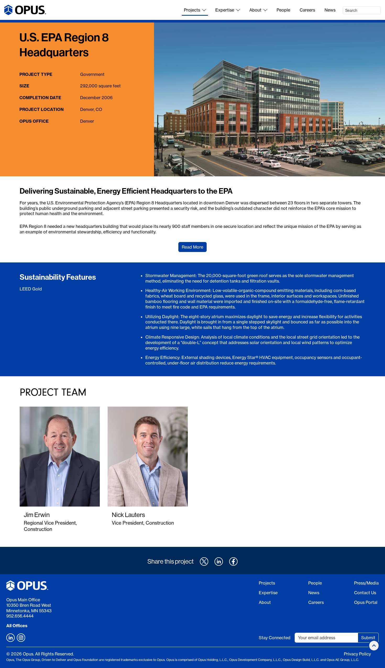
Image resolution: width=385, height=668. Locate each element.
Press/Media (366, 583)
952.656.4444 (20, 616)
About (255, 10)
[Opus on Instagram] (21, 637)
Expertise (224, 10)
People (283, 10)
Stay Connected (274, 637)
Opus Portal (365, 602)
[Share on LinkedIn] (218, 561)
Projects (192, 10)
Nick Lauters (128, 514)
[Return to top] (374, 645)
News (330, 10)
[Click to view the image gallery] (269, 99)
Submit (368, 637)
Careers (307, 10)
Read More (192, 247)
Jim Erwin (37, 514)
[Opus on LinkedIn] (10, 637)
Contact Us (365, 592)
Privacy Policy (357, 653)
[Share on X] (204, 561)
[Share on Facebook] (233, 561)
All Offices (17, 625)
